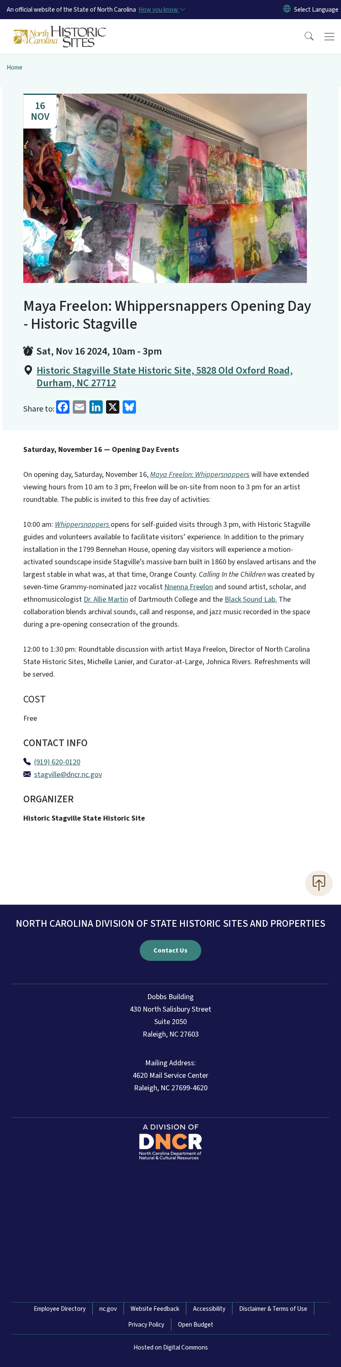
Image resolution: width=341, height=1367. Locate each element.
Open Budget (195, 1324)
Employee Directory (60, 1308)
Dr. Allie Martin (106, 599)
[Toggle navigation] (329, 37)
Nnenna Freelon (188, 587)
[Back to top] (319, 883)
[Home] (60, 29)
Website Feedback (155, 1308)
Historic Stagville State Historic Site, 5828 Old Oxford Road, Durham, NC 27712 (165, 377)
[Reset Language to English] (287, 9)
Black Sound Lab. (251, 599)
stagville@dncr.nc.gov (68, 774)
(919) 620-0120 (57, 762)
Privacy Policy (146, 1324)
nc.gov (108, 1308)
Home (14, 67)
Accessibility (209, 1308)
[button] (304, 37)
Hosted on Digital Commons (170, 1347)
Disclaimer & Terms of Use (273, 1308)
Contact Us (170, 950)
